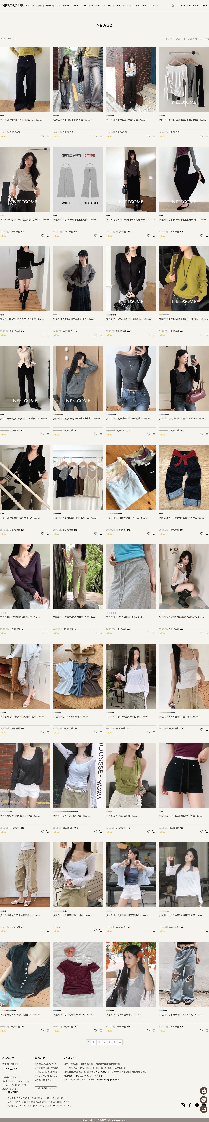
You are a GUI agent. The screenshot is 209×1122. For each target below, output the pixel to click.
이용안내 (98, 1075)
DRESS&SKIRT (128, 6)
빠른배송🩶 (50, 6)
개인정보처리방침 (83, 1075)
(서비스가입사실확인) (61, 1105)
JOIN (189, 6)
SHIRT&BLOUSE (114, 6)
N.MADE (75, 6)
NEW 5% (66, 6)
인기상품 (204, 38)
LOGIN (182, 6)
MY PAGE (196, 6)
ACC (137, 6)
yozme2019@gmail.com (108, 1079)
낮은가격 (180, 38)
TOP (104, 6)
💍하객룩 (40, 6)
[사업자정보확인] (101, 1072)
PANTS (91, 6)
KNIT (98, 6)
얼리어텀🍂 (30, 6)
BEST (59, 6)
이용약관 (68, 1075)
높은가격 (192, 38)
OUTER (83, 6)
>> (120, 1042)
